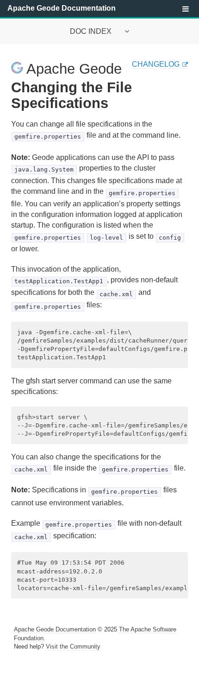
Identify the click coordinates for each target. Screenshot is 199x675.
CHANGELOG (156, 64)
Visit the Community (73, 646)
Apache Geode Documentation (61, 8)
